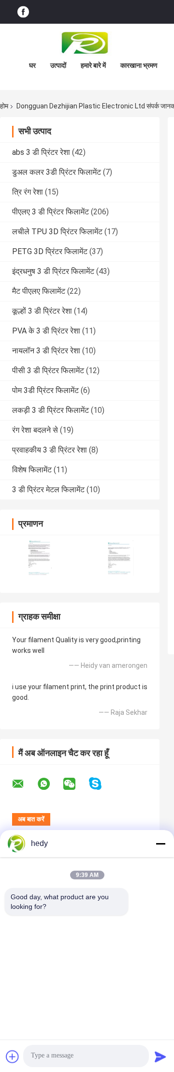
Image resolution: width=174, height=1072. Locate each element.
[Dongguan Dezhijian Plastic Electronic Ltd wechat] (75, 784)
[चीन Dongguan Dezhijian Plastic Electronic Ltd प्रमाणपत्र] (40, 557)
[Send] (160, 1056)
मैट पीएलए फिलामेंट (38, 291)
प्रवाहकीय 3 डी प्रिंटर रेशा (49, 449)
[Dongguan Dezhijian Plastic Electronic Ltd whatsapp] (50, 784)
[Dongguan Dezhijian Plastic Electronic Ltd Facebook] (23, 12)
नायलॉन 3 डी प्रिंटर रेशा (46, 350)
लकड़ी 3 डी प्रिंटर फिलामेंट (50, 410)
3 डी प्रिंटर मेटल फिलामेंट (48, 489)
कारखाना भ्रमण (139, 65)
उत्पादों (58, 65)
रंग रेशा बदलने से (35, 430)
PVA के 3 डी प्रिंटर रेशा (46, 330)
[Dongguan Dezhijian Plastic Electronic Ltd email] (24, 784)
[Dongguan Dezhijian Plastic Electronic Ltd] (87, 43)
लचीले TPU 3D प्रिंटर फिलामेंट (57, 231)
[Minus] (160, 843)
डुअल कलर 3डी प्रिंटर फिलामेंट (56, 172)
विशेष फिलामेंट (32, 469)
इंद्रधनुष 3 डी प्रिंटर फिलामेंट (53, 271)
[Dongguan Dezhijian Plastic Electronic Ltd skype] (101, 783)
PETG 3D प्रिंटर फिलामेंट (49, 251)
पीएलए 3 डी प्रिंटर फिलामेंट (50, 211)
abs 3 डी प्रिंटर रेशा (41, 152)
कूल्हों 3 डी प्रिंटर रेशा (42, 311)
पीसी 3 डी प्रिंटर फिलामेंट (48, 370)
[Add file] (12, 1056)
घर (32, 65)
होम (4, 106)
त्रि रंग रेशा (27, 191)
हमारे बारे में (93, 65)
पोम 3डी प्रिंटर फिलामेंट (45, 390)
